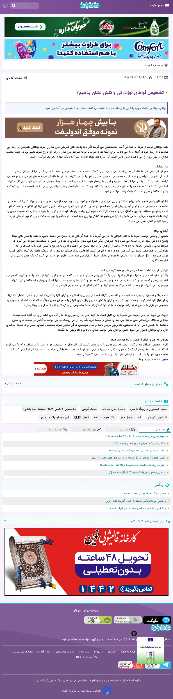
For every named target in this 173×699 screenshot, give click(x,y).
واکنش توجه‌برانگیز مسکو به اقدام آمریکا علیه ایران (136, 501)
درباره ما (98, 652)
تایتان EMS (81, 417)
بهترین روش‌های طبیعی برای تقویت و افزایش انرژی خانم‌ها (132, 465)
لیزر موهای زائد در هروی (54, 417)
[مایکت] (157, 620)
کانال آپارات (43, 652)
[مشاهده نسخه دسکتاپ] (5, 6)
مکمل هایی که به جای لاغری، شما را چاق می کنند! (138, 443)
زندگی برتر (91, 656)
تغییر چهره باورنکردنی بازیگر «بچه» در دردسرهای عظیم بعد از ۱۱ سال (128, 458)
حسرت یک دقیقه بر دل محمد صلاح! (144, 493)
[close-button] (134, 633)
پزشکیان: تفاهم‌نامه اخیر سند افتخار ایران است (138, 508)
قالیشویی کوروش (157, 417)
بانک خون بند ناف (104, 417)
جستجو (111, 652)
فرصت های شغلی (64, 652)
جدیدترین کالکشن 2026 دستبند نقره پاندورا (49, 409)
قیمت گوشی (89, 409)
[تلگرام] (157, 668)
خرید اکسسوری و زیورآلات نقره (148, 409)
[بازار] (98, 620)
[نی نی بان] (90, 5)
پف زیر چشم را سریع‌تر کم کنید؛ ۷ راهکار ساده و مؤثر (137, 472)
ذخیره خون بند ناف (113, 409)
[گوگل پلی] (128, 620)
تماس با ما (83, 652)
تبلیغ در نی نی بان (23, 652)
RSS (78, 656)
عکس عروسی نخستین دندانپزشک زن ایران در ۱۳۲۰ (137, 451)
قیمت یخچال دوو (131, 417)
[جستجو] (13, 5)
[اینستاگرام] (131, 668)
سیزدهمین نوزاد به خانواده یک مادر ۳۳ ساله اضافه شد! (135, 436)
